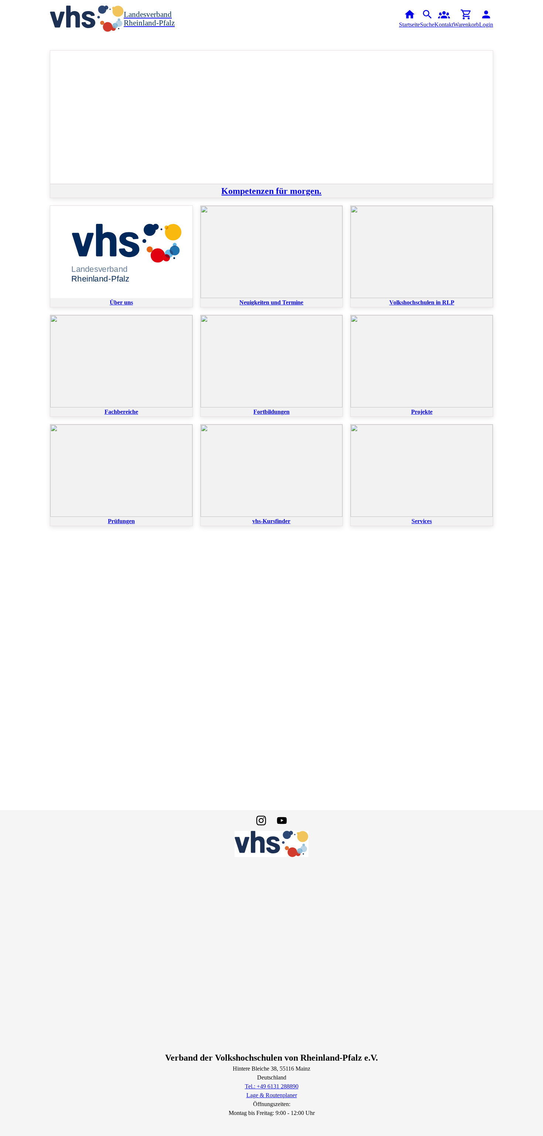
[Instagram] (261, 820)
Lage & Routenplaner (271, 1095)
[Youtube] (282, 820)
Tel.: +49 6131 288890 (271, 1086)
